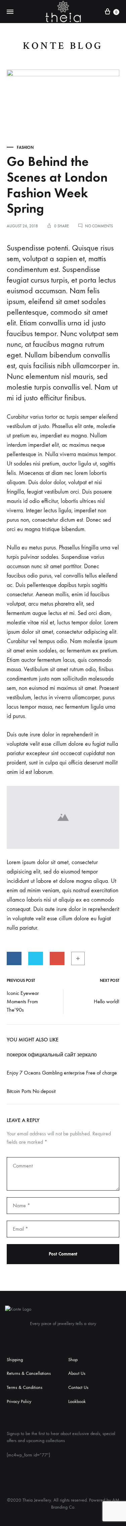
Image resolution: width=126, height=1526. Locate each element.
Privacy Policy (19, 1401)
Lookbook (77, 1401)
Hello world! (106, 1001)
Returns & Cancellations (29, 1373)
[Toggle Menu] (10, 12)
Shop (73, 1359)
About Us (76, 1373)
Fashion (25, 147)
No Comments (99, 226)
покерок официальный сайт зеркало (52, 1054)
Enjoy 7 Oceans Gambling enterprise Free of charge (62, 1073)
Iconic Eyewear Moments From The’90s (23, 1001)
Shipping (15, 1359)
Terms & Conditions (24, 1387)
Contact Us (78, 1387)
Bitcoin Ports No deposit (31, 1091)
